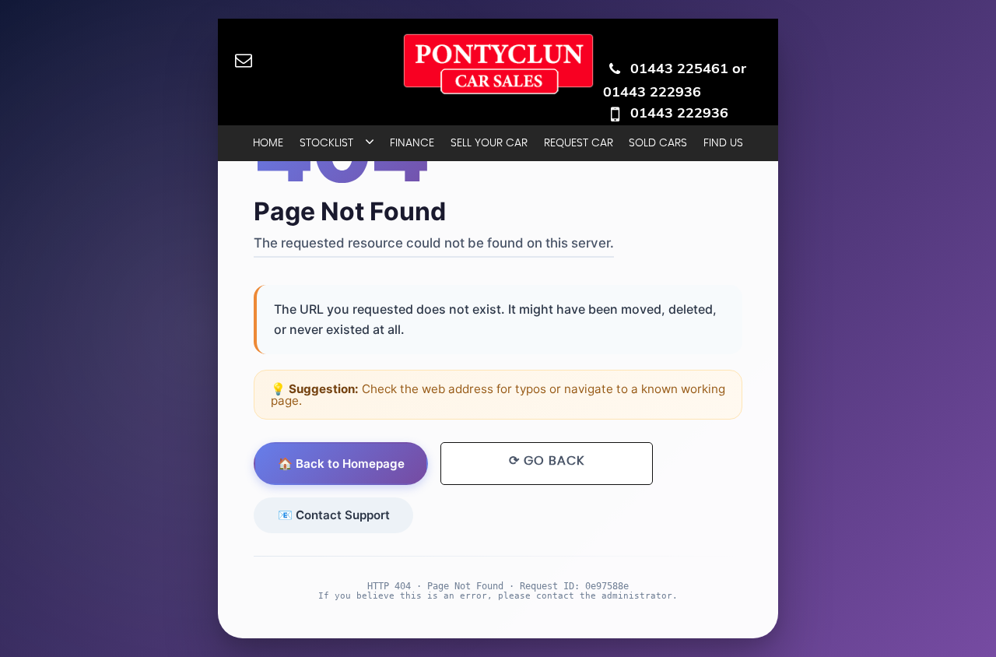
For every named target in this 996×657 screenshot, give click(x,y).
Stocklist (326, 143)
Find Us (723, 143)
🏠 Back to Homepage (341, 463)
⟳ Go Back (546, 461)
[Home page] (498, 64)
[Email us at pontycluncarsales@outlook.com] (243, 59)
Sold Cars (658, 143)
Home (268, 143)
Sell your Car (489, 143)
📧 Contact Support (334, 515)
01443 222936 (679, 112)
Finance (412, 143)
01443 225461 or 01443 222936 (674, 79)
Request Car (578, 143)
